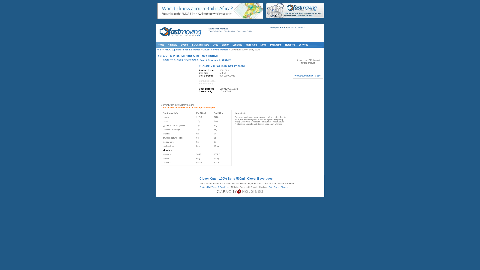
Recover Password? (296, 27)
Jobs (215, 45)
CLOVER (227, 60)
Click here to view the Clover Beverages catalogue (188, 107)
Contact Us (205, 187)
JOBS (259, 184)
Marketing (251, 45)
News (263, 45)
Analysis (172, 45)
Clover (205, 50)
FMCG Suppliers (173, 50)
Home (161, 45)
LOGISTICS (268, 184)
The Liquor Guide (244, 31)
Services (303, 45)
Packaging (275, 45)
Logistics (237, 45)
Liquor (225, 45)
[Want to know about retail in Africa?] (210, 18)
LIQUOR (252, 184)
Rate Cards (274, 187)
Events (184, 45)
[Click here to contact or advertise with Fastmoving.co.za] (295, 17)
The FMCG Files (215, 31)
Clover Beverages (219, 50)
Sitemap (284, 187)
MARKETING (229, 184)
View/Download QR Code (307, 75)
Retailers (290, 45)
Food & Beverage (191, 50)
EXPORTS (290, 184)
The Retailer (229, 31)
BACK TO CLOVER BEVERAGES (180, 60)
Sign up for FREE (278, 27)
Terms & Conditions (220, 187)
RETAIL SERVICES (214, 184)
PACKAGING (241, 184)
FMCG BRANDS (200, 45)
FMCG (202, 184)
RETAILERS (279, 184)
